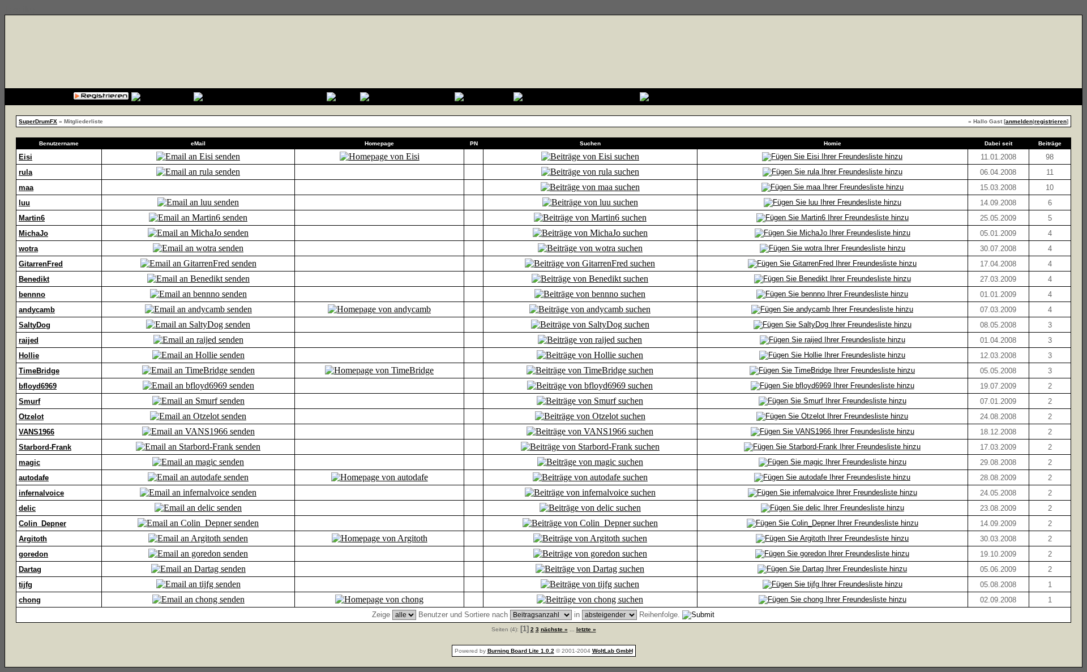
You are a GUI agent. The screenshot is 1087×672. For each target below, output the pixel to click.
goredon (33, 554)
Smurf (29, 401)
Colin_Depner (42, 523)
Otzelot (31, 416)
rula (25, 172)
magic (29, 462)
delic (27, 508)
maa (26, 187)
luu (24, 203)
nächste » (554, 629)
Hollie (29, 355)
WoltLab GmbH (612, 651)
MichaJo (33, 233)
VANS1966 (36, 432)
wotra (28, 248)
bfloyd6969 (38, 386)
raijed (28, 340)
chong (30, 600)
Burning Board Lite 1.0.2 (520, 651)
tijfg (25, 584)
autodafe (34, 477)
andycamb (37, 309)
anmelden (1019, 121)
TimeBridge (39, 371)
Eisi (25, 157)
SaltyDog (34, 325)
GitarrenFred (41, 264)
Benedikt (34, 279)
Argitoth (33, 539)
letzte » (586, 629)
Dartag (30, 569)
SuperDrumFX (38, 121)
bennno (32, 294)
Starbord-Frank (45, 447)
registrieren (1050, 121)
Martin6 (32, 218)
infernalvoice (41, 493)
